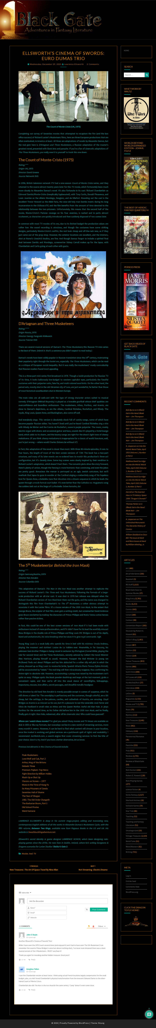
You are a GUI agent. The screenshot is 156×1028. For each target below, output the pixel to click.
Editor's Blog (131, 639)
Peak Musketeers (30, 755)
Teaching (129, 816)
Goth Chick (130, 672)
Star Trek (129, 811)
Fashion (129, 650)
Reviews (129, 756)
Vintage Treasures (133, 836)
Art (127, 568)
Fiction (129, 655)
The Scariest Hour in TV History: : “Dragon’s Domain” (136, 495)
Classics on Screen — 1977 (34, 781)
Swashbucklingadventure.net (41, 832)
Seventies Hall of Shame (33, 792)
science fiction (132, 789)
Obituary (129, 731)
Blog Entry (130, 598)
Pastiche (129, 745)
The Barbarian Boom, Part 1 (34, 803)
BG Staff (129, 584)
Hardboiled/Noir (132, 682)
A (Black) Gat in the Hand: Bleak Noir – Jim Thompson (135, 413)
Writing (129, 852)
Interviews (130, 688)
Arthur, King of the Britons (34, 762)
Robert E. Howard (133, 775)
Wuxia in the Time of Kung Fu (35, 784)
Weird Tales (130, 841)
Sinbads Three (28, 766)
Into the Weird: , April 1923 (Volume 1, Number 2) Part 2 (136, 467)
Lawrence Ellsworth (74, 64)
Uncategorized (132, 830)
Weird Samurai (28, 811)
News (128, 725)
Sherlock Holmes (133, 800)
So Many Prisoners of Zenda (35, 788)
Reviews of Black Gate (135, 761)
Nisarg (101, 1023)
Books (128, 604)
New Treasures (132, 720)
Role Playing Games (134, 781)
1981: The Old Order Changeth (36, 799)
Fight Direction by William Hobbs (37, 773)
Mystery (129, 715)
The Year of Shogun (31, 796)
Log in (128, 876)
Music (128, 709)
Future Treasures (133, 661)
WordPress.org (132, 892)
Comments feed (132, 886)
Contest (129, 620)
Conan (128, 614)
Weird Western (132, 846)
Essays (128, 645)
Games (129, 666)
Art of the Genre (132, 573)
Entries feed (131, 881)
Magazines (130, 699)
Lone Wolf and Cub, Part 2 (34, 758)
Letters (129, 693)
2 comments (93, 64)
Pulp (128, 750)
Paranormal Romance (135, 736)
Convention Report (134, 625)
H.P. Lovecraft (131, 677)
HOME (126, 50)
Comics (129, 609)
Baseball (129, 579)
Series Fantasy (132, 795)
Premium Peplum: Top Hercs (35, 769)
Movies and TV (29, 853)
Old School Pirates (30, 807)
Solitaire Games (132, 805)
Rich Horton (131, 770)
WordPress (84, 1023)
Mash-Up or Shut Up (31, 777)
